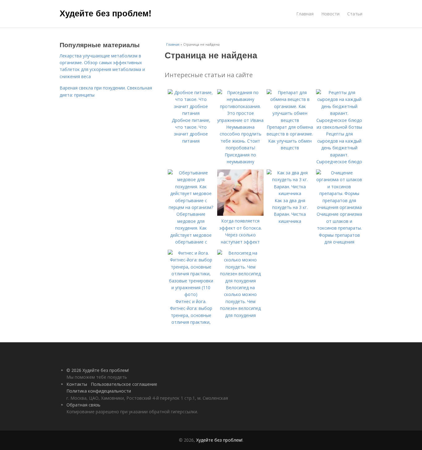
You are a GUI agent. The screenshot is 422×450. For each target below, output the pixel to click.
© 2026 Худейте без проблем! (97, 370)
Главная (305, 14)
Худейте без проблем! (105, 13)
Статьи (354, 14)
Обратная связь (83, 405)
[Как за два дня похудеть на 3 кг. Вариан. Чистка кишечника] (290, 193)
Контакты (76, 384)
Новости (330, 14)
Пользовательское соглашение (124, 384)
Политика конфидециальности (98, 391)
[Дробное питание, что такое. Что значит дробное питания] (191, 113)
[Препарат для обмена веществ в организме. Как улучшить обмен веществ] (290, 120)
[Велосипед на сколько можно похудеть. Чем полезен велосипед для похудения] (240, 281)
